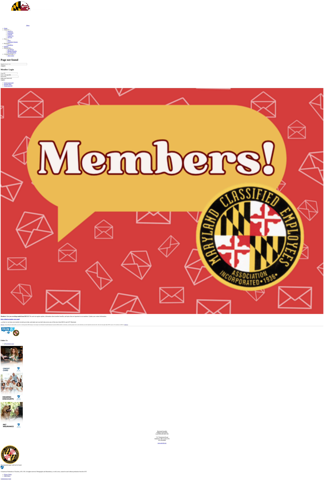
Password (3, 76)
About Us (10, 31)
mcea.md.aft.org (162, 443)
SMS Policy (7, 476)
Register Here (7, 84)
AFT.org (9, 37)
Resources (10, 45)
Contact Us (10, 36)
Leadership (10, 33)
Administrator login (6, 479)
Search (2, 64)
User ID (3, 73)
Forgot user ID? (8, 86)
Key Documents (11, 52)
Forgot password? (9, 83)
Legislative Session (12, 42)
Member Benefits (12, 51)
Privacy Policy (8, 474)
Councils (9, 34)
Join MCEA (10, 49)
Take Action (10, 55)
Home (5, 28)
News (9, 40)
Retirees (6, 46)
